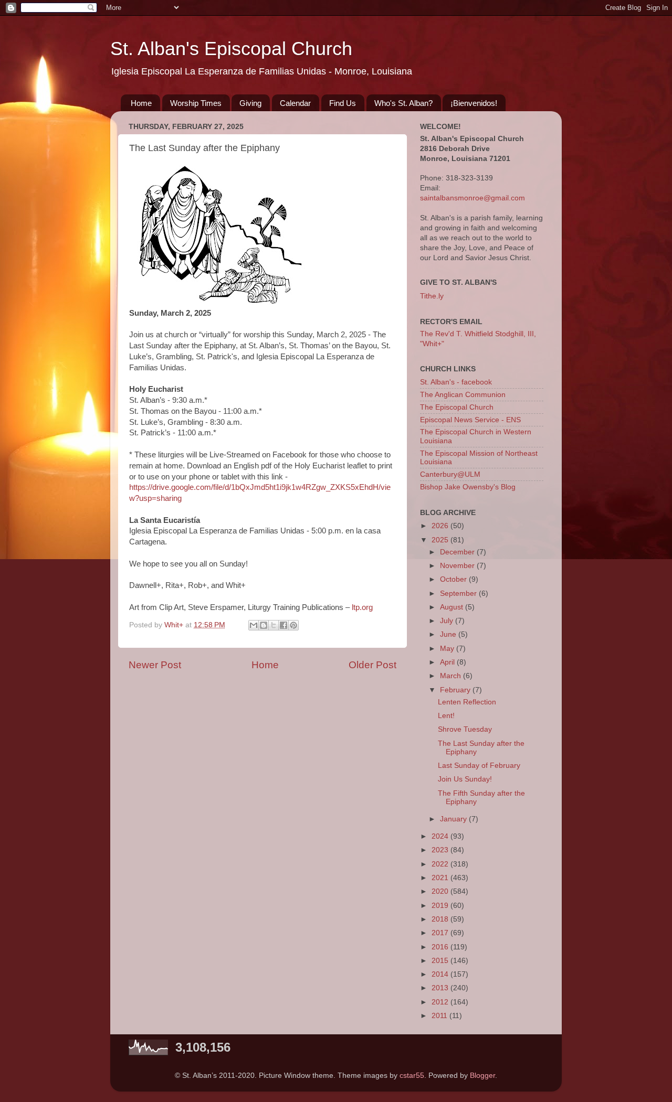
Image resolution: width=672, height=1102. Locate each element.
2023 (441, 850)
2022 (441, 864)
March (451, 676)
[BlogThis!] (263, 625)
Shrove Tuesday (465, 729)
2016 (441, 947)
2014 (441, 974)
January (454, 819)
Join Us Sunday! (465, 779)
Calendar (295, 103)
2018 (441, 919)
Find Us (342, 103)
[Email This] (253, 625)
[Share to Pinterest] (293, 625)
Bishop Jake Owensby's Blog (468, 487)
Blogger (482, 1075)
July (447, 621)
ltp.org (362, 607)
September (459, 593)
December (458, 552)
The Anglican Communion (463, 395)
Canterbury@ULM (450, 474)
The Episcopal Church (457, 407)
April (448, 662)
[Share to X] (273, 625)
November (458, 566)
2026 (441, 526)
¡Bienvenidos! (473, 103)
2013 (441, 988)
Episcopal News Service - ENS (470, 420)
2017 (441, 933)
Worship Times (196, 103)
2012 (441, 1002)
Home (141, 103)
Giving (250, 103)
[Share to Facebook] (283, 625)
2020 (441, 891)
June (449, 634)
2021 (441, 878)
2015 (441, 961)
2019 (441, 906)
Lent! (446, 716)
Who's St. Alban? (403, 103)
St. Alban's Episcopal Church (231, 48)
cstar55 (412, 1075)
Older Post (372, 664)
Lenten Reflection (467, 702)
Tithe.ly (432, 296)
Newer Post (155, 664)
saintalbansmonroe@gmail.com (472, 198)
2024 (441, 836)
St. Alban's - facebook (456, 382)
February (456, 690)
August (452, 607)
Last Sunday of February (479, 765)
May (448, 648)
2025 (441, 540)
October (454, 579)
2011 (440, 1016)
